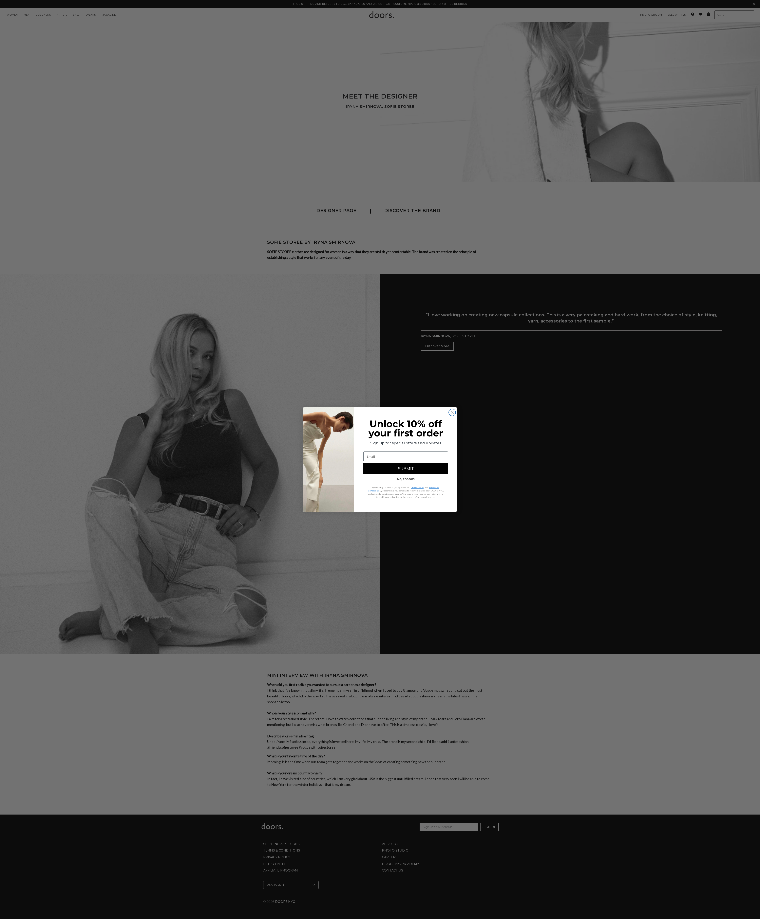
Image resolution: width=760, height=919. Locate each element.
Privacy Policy (417, 487)
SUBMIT (406, 468)
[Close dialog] (452, 412)
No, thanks (406, 479)
